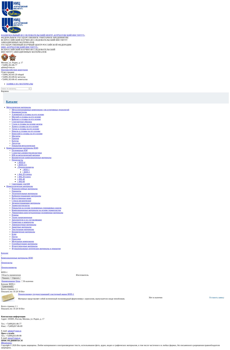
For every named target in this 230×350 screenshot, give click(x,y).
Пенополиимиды (9, 267)
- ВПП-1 (26, 170)
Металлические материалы (18, 107)
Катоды (15, 141)
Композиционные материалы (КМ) (22, 148)
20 (17, 291)
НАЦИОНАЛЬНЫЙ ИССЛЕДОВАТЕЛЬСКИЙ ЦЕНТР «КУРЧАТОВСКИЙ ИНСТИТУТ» (43, 35)
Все (22, 291)
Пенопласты (17, 160)
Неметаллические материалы (19, 186)
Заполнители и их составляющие (27, 220)
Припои (15, 138)
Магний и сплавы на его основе (26, 117)
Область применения (11, 275)
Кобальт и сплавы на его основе (26, 119)
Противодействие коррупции (14, 70)
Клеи (14, 234)
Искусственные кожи (21, 198)
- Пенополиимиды (25, 167)
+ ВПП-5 (26, 172)
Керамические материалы (23, 232)
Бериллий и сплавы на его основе (27, 133)
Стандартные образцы (22, 122)
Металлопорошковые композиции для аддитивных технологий (40, 110)
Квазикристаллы (19, 112)
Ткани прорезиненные (22, 217)
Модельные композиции (23, 241)
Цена (18, 281)
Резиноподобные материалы (25, 189)
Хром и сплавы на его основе (25, 126)
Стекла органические (21, 201)
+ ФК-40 (21, 179)
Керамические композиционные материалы (31, 157)
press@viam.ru (14, 338)
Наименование (8, 281)
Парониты (16, 191)
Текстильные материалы (23, 229)
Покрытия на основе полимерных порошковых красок (36, 208)
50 (20, 291)
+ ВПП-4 (21, 162)
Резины (15, 215)
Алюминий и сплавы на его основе (28, 114)
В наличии (28, 281)
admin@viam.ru (14, 331)
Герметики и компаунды (23, 222)
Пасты (15, 236)
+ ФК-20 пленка (24, 174)
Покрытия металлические (23, 145)
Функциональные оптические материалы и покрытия (36, 248)
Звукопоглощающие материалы (26, 203)
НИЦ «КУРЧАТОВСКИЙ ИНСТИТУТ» (19, 47)
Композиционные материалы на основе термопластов (36, 210)
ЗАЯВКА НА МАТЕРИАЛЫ (19, 84)
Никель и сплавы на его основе (26, 131)
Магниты (16, 136)
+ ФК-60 (21, 181)
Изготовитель (82, 275)
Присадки (16, 239)
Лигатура (16, 143)
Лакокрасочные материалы (24, 224)
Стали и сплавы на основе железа (27, 124)
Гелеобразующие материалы (24, 244)
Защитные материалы (21, 227)
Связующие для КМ (21, 184)
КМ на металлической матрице (26, 155)
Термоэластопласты (21, 205)
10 (14, 291)
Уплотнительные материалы (25, 193)
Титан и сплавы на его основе (25, 129)
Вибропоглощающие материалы (26, 196)
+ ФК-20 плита (24, 177)
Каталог (12, 101)
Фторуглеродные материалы (25, 246)
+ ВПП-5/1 (22, 165)
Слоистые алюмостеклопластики (27, 153)
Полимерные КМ (19, 150)
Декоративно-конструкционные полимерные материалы (37, 213)
